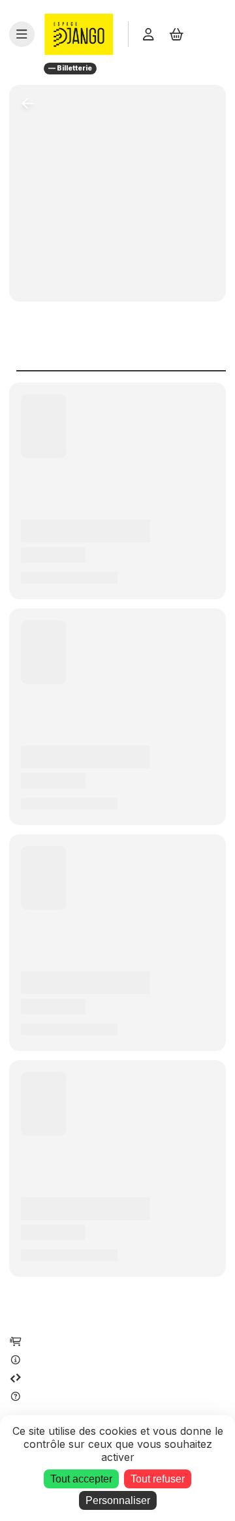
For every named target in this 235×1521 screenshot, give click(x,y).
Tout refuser (158, 1478)
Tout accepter (81, 1478)
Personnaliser (118, 1500)
